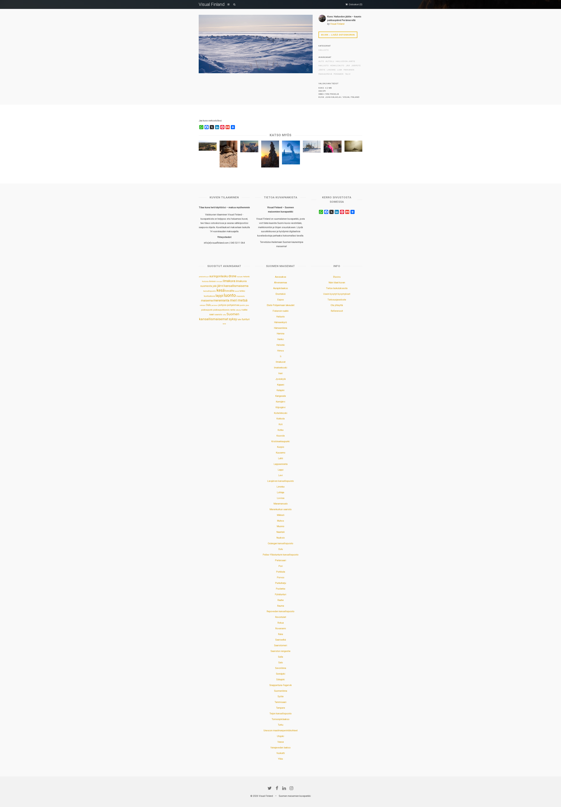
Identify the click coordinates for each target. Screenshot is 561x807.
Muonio (280, 526)
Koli (281, 424)
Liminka (280, 486)
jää (348, 66)
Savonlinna (280, 668)
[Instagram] (291, 788)
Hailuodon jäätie (345, 61)
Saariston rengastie (280, 651)
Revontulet (280, 617)
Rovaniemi (280, 628)
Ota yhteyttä (337, 305)
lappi (219, 296)
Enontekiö (281, 294)
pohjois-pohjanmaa (228, 305)
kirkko (242, 291)
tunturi (246, 319)
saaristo (218, 314)
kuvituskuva (209, 296)
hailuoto (323, 66)
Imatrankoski (280, 367)
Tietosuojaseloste (337, 299)
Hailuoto (323, 50)
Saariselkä (280, 639)
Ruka (280, 634)
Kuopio (280, 447)
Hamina (280, 333)
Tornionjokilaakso (280, 719)
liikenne (331, 70)
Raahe (280, 600)
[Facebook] (277, 788)
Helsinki (246, 276)
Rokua (280, 622)
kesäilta (229, 290)
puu (247, 305)
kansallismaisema (236, 286)
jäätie (321, 70)
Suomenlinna (280, 691)
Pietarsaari (280, 560)
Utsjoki (280, 736)
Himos (280, 350)
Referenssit (337, 311)
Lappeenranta (281, 464)
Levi (280, 475)
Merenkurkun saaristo (281, 509)
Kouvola (280, 435)
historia (205, 281)
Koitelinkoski (280, 413)
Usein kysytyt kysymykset (336, 294)
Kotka (280, 430)
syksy (233, 319)
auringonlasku (218, 276)
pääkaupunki (207, 310)
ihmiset (219, 281)
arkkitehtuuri (204, 277)
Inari (280, 373)
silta (224, 315)
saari (211, 314)
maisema (207, 300)
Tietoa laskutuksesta (336, 288)
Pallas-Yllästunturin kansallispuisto (280, 554)
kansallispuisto (209, 291)
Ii (280, 356)
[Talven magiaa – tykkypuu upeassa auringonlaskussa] (270, 155)
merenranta (221, 300)
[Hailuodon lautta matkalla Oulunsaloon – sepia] (353, 147)
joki (215, 285)
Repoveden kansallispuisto (280, 611)
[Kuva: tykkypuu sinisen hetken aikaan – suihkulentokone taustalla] (291, 153)
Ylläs (280, 758)
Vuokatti (280, 753)
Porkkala (280, 571)
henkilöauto (337, 66)
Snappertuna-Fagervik (280, 685)
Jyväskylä (280, 379)
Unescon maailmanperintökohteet (281, 730)
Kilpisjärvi (280, 407)
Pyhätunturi (280, 594)
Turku (280, 724)
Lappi (280, 469)
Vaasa (280, 742)
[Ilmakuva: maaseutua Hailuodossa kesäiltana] (208, 146)
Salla (280, 656)
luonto (230, 295)
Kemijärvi (280, 401)
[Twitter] (269, 788)
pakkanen (349, 70)
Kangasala (280, 396)
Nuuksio (280, 537)
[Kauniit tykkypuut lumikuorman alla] (249, 147)
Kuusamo (280, 452)
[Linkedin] (284, 788)
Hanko (280, 339)
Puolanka (280, 588)
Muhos (280, 520)
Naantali (280, 532)
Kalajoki (280, 390)
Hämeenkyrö (280, 322)
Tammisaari (280, 702)
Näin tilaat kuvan (337, 282)
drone (232, 276)
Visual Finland (212, 4)
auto (321, 61)
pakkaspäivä (325, 74)
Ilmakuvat (280, 362)
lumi (339, 70)
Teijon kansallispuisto (281, 713)
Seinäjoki (280, 673)
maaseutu (240, 296)
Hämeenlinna (280, 328)
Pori (280, 566)
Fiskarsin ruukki (281, 311)
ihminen (212, 281)
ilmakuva (229, 281)
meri (233, 300)
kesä (221, 290)
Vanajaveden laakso (280, 747)
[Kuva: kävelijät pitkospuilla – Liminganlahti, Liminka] (333, 147)
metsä (242, 300)
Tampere (280, 707)
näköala (202, 305)
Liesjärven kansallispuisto (280, 481)
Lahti (280, 458)
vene (224, 324)
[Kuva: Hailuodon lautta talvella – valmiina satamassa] (312, 147)
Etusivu (337, 276)
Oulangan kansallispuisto (280, 543)
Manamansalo (280, 503)
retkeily (238, 310)
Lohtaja (280, 492)
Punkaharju (280, 583)
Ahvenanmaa (280, 282)
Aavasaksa (280, 276)
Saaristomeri (280, 645)
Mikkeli (280, 515)
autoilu (329, 61)
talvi (347, 74)
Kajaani (280, 384)
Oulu (208, 305)
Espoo (280, 299)
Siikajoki (280, 679)
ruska (244, 309)
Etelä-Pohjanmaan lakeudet (280, 305)
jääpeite (356, 66)
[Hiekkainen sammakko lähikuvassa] (229, 155)
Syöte (281, 696)
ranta (232, 310)
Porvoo (280, 577)
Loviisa (280, 498)
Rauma (280, 605)
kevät (237, 291)
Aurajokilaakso (280, 288)
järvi (220, 286)
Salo (280, 662)
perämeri (339, 74)
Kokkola (280, 418)
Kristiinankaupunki (280, 441)
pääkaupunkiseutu (221, 310)
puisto (242, 305)
